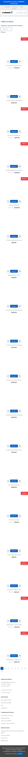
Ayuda (21, 6)
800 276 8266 (6, 692)
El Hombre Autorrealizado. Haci (14, 450)
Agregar (13, 61)
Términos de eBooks (6, 720)
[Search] (16, 13)
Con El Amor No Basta (14, 485)
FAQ (2, 705)
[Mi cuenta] (23, 13)
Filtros (3, 32)
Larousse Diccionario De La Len (14, 65)
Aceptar (20, 753)
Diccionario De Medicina (14, 135)
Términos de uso (5, 718)
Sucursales (7, 6)
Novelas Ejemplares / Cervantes (14, 170)
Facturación (15, 6)
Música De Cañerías (14, 205)
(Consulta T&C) (14, 3)
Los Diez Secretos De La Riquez (14, 345)
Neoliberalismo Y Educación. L (14, 659)
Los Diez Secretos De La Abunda (14, 415)
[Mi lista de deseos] (19, 13)
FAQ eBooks (4, 708)
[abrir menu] (25, 13)
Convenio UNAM (5, 735)
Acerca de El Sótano (6, 700)
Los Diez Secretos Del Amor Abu (14, 310)
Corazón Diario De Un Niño (14, 555)
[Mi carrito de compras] (21, 13)
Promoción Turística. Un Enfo (14, 380)
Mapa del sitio (4, 740)
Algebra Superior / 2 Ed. (14, 275)
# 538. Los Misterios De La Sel (14, 240)
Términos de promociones (7, 723)
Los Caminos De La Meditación (14, 100)
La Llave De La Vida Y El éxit (14, 589)
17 (2, 671)
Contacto (14, 8)
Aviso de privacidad (6, 702)
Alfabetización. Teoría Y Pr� (14, 624)
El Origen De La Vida (14, 520)
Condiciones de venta (6, 715)
